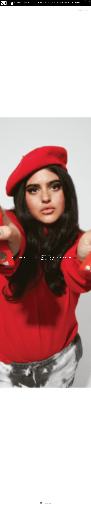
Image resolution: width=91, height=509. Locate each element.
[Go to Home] (7, 3)
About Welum (17, 2)
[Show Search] (89, 1)
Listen (36, 6)
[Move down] (45, 506)
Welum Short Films (27, 2)
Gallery (47, 2)
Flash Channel (54, 2)
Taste (47, 6)
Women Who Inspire (64, 2)
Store (41, 2)
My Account (85, 0)
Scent (42, 6)
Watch (53, 6)
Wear (58, 6)
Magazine (36, 2)
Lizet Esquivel (47, 503)
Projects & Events (76, 2)
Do (31, 6)
